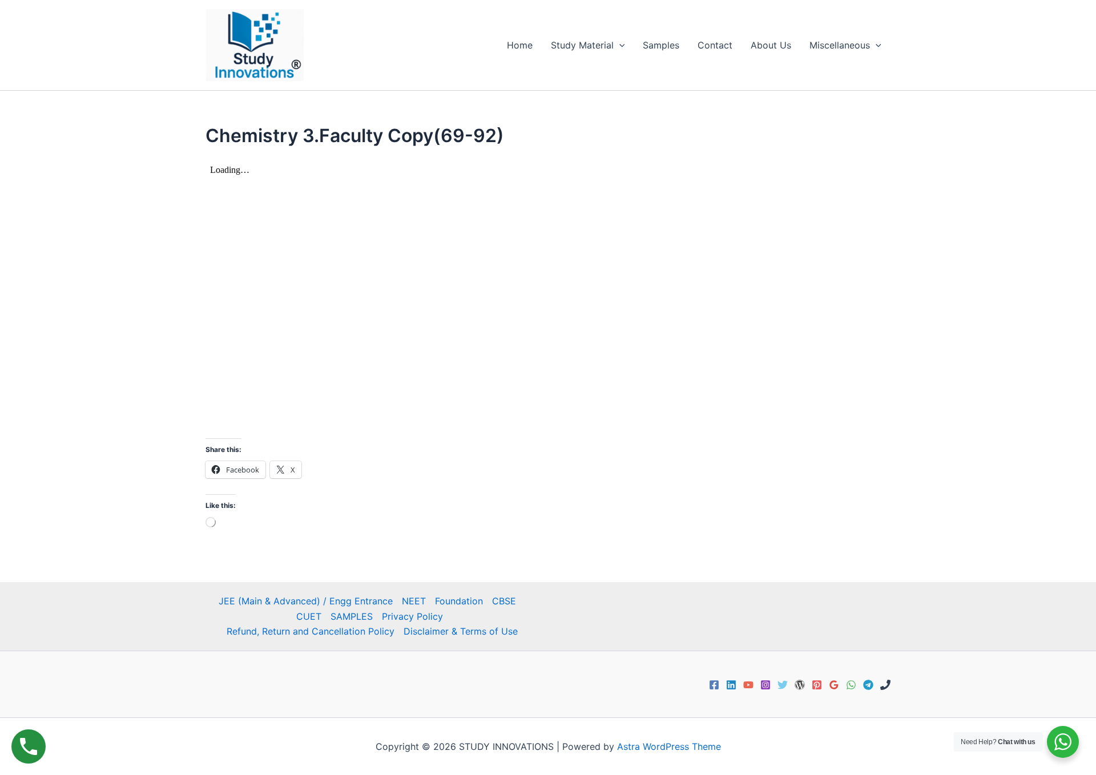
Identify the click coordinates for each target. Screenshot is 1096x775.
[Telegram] (868, 685)
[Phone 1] (885, 685)
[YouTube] (748, 685)
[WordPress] (800, 685)
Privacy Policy (412, 616)
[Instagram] (765, 685)
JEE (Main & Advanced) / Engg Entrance (306, 601)
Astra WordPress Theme (669, 746)
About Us (771, 45)
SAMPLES (352, 616)
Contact (715, 45)
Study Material (582, 45)
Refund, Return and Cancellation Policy (310, 631)
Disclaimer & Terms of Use (461, 631)
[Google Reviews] (834, 685)
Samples (661, 45)
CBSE (504, 601)
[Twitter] (782, 685)
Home (520, 45)
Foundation (459, 601)
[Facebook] (714, 685)
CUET (308, 616)
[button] (619, 45)
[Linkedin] (731, 685)
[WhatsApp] (851, 685)
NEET (414, 601)
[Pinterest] (817, 685)
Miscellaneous (839, 45)
